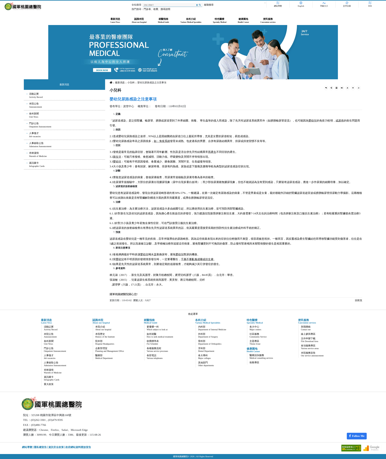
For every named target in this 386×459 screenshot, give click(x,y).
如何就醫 (160, 335)
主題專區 (255, 342)
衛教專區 (254, 362)
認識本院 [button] (139, 20)
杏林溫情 (38, 154)
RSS (370, 6)
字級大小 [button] (324, 6)
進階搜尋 (209, 4)
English (301, 6)
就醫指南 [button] (163, 20)
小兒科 (131, 82)
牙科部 (206, 349)
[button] (326, 88)
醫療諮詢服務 (261, 356)
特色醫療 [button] (219, 20)
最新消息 (64, 84)
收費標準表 (153, 342)
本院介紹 (103, 328)
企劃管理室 (109, 349)
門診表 (147, 9)
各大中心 (255, 328)
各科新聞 (34, 115)
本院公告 (35, 105)
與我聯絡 (306, 328)
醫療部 (104, 356)
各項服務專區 (310, 347)
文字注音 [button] (347, 6)
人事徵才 (35, 135)
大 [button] (347, 88)
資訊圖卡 (36, 164)
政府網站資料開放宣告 (78, 447)
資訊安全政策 (56, 447)
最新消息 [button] (115, 20)
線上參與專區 (308, 334)
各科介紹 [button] (190, 20)
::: (265, 3)
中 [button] (353, 88)
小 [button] (358, 88)
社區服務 (258, 335)
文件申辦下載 (309, 339)
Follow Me (358, 435)
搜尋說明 (165, 9)
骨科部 (209, 342)
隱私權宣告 (40, 447)
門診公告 (40, 125)
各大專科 (204, 356)
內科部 (212, 328)
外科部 (208, 335)
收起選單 (193, 314)
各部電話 (155, 356)
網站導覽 (278, 6)
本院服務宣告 (312, 354)
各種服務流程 (157, 349)
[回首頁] (23, 6)
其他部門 (206, 364)
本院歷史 (105, 335)
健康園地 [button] (243, 20)
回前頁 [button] (358, 300)
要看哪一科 (157, 328)
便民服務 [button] (268, 20)
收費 (155, 9)
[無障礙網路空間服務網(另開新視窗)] (351, 447)
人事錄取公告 (40, 145)
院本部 (104, 342)
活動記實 (36, 95)
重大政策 (49, 384)
